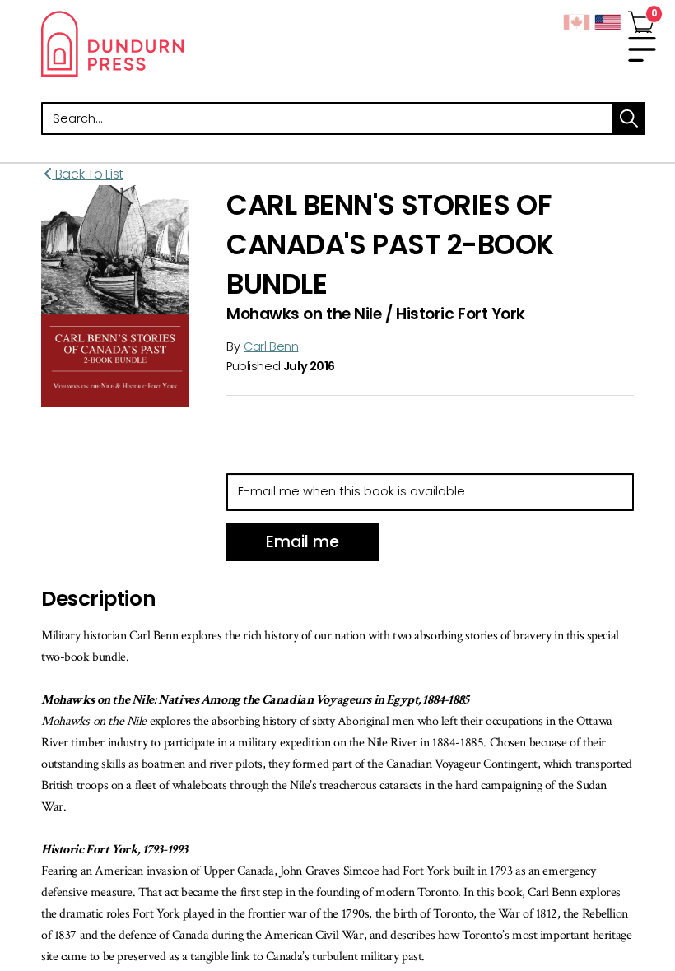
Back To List (87, 174)
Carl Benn (271, 346)
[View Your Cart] (641, 19)
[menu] (642, 49)
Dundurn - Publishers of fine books (189, 44)
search (628, 118)
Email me (302, 542)
